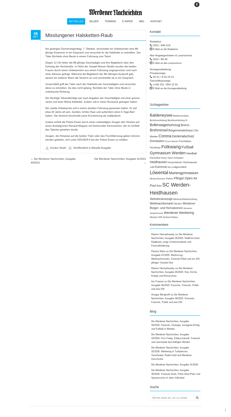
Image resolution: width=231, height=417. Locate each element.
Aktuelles (76, 21)
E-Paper (127, 21)
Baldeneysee (161, 115)
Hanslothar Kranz (158, 158)
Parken (169, 179)
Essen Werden (171, 141)
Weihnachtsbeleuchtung (185, 199)
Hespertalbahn (175, 162)
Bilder (94, 21)
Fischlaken (185, 141)
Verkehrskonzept (161, 199)
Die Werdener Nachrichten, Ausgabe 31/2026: (175, 364)
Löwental (159, 172)
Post (153, 185)
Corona (164, 136)
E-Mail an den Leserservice (167, 63)
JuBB (152, 167)
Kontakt (156, 21)
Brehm (185, 125)
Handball (191, 153)
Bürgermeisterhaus (180, 130)
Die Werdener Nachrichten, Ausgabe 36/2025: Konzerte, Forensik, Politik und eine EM (175, 285)
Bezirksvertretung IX (177, 120)
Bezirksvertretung (158, 120)
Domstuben (157, 141)
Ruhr (159, 185)
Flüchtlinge (155, 147)
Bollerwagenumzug (165, 125)
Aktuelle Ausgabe (101, 147)
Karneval (161, 166)
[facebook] (197, 4)
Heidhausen (158, 162)
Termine (110, 21)
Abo (141, 21)
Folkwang (171, 146)
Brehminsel (159, 130)
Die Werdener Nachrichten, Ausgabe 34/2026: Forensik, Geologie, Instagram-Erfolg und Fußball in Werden (175, 325)
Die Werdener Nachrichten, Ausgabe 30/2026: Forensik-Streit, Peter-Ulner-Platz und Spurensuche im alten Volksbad (175, 374)
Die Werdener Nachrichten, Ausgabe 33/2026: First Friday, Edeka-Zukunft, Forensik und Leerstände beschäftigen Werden (175, 338)
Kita (169, 167)
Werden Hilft (156, 217)
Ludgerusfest (178, 166)
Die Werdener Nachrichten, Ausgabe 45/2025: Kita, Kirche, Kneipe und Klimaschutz (174, 272)
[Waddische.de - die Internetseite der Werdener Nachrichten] (115, 14)
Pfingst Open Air (185, 178)
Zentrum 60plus (170, 217)
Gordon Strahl (58, 147)
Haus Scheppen (176, 158)
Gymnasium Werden (168, 153)
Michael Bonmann (157, 179)
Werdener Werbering (179, 213)
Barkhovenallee (181, 116)
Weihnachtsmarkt (161, 203)
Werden (178, 203)
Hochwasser (190, 162)
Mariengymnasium (183, 173)
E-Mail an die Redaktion (165, 49)
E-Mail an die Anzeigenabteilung (169, 88)
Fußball (187, 147)
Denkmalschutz (183, 136)
